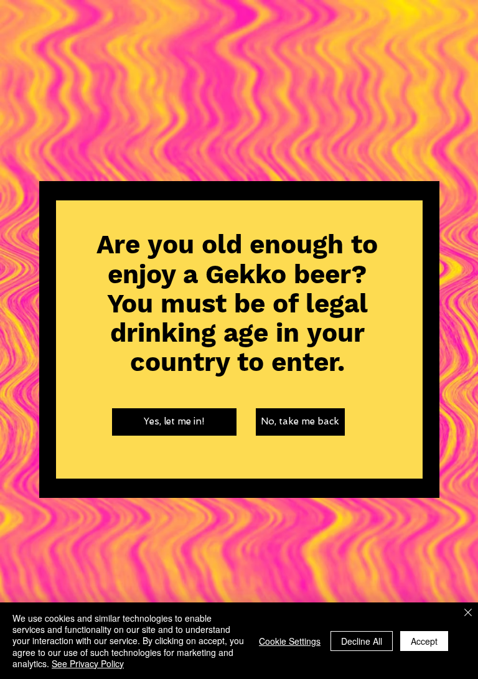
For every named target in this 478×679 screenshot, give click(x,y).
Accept (424, 641)
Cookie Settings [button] (290, 641)
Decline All (361, 641)
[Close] (468, 613)
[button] (174, 422)
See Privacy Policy (88, 663)
